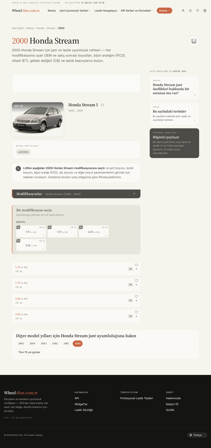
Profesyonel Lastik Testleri (136, 398)
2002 (55, 343)
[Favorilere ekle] (102, 105)
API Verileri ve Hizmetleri (136, 10)
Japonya (23, 152)
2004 (32, 343)
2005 (21, 343)
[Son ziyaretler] (190, 11)
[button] (76, 194)
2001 (66, 343)
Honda (40, 28)
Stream (51, 28)
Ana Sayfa (18, 28)
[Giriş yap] (183, 11)
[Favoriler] (198, 11)
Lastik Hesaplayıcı (106, 10)
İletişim (170, 404)
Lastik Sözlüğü (84, 410)
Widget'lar (81, 404)
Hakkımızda (173, 398)
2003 (43, 343)
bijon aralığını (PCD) (109, 55)
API (77, 398)
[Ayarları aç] (205, 11)
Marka (52, 10)
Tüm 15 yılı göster (29, 352)
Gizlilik (170, 410)
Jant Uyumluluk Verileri (73, 10)
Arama (163, 10)
